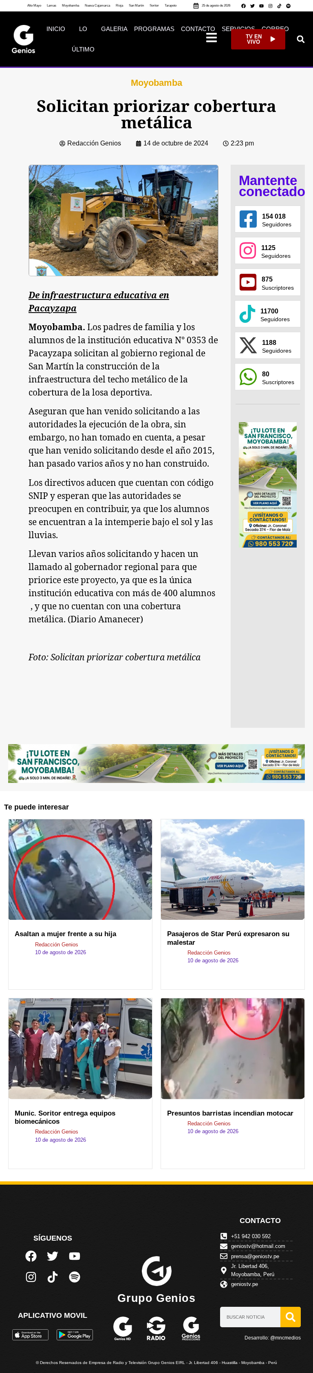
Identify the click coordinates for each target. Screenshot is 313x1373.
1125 (268, 247)
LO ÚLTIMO (83, 39)
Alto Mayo (34, 5)
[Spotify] (288, 5)
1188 (269, 342)
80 (265, 374)
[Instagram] (270, 5)
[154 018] (248, 219)
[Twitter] (252, 5)
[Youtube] (261, 5)
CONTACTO (198, 28)
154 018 (274, 216)
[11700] (247, 314)
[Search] (290, 1317)
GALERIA (114, 28)
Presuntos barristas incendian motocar (230, 1113)
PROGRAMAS (154, 28)
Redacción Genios (56, 944)
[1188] (248, 345)
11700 (269, 311)
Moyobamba (70, 5)
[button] (300, 39)
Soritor (154, 5)
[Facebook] (243, 5)
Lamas (51, 5)
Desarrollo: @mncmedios (273, 1338)
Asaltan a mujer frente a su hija (67, 934)
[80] (248, 377)
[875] (248, 282)
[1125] (247, 250)
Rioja (119, 5)
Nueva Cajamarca (97, 5)
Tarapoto (170, 5)
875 (267, 279)
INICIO (55, 28)
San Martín (136, 5)
